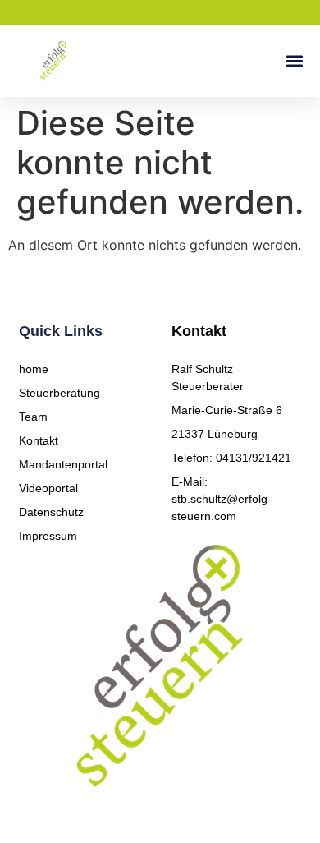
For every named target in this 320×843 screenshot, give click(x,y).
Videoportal (48, 488)
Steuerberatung (59, 392)
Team (33, 416)
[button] (294, 61)
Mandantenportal (63, 464)
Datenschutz (51, 511)
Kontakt (38, 440)
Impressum (48, 535)
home (33, 368)
